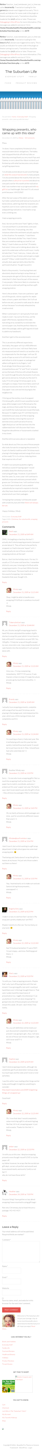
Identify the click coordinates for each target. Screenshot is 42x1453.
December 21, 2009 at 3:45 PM (25, 808)
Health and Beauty (8, 1354)
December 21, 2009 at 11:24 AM (25, 734)
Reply (4, 582)
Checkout (5, 1408)
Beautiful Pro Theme (24, 1445)
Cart (3, 1405)
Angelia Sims (14, 909)
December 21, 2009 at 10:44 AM (21, 625)
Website (5, 1288)
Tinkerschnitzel (15, 622)
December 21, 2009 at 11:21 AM (25, 592)
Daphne (12, 1059)
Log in (30, 1448)
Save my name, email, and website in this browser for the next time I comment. (17, 1301)
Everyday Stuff (16, 516)
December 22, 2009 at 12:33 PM (21, 1149)
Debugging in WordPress (10, 22)
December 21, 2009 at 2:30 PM (21, 773)
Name (5, 1266)
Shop (4, 1421)
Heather (12, 1191)
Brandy (12, 699)
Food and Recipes (8, 1351)
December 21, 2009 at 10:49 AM (21, 702)
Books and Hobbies (9, 1341)
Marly (11, 973)
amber (11, 1146)
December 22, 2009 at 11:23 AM (25, 1023)
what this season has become (15, 175)
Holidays (5, 1358)
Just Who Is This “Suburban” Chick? (14, 1411)
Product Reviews (8, 1361)
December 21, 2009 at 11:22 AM (25, 666)
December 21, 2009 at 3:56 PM (21, 841)
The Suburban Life (21, 71)
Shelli (11, 531)
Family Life (6, 1348)
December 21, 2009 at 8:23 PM (21, 912)
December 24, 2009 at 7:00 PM (21, 1194)
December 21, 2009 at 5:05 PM (25, 878)
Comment (6, 1240)
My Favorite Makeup (9, 1417)
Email (5, 1277)
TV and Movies (7, 1364)
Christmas (14, 519)
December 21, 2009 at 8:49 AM (21, 534)
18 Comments (30, 138)
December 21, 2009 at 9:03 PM (21, 976)
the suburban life (24, 519)
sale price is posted (21, 180)
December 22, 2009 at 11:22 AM (25, 943)
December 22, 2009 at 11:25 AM (25, 1113)
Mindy (15, 589)
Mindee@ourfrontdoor (18, 838)
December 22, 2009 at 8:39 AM (21, 1062)
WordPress (23, 1448)
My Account (6, 1414)
